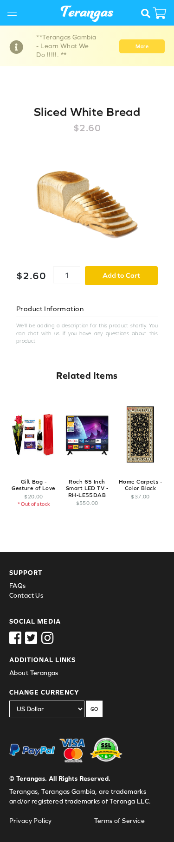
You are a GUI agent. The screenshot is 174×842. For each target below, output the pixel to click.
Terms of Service (119, 820)
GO (94, 709)
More (141, 46)
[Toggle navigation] (15, 14)
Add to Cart (121, 275)
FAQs (17, 585)
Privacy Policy (30, 820)
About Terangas (33, 672)
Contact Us (26, 595)
